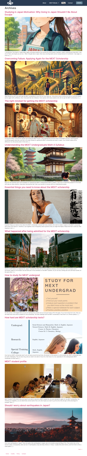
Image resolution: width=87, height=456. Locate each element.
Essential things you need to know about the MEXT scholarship (37, 187)
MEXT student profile (16, 361)
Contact (70, 3)
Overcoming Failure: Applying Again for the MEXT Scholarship (36, 58)
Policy (18, 453)
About (44, 3)
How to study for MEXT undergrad (22, 275)
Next (80, 449)
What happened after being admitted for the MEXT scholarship (37, 231)
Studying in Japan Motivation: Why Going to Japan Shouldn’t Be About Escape (41, 13)
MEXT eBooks (53, 3)
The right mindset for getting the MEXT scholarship (31, 101)
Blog (63, 3)
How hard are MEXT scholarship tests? (24, 317)
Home (7, 453)
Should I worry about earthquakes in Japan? (27, 405)
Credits (13, 453)
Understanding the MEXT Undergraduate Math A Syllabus (34, 145)
